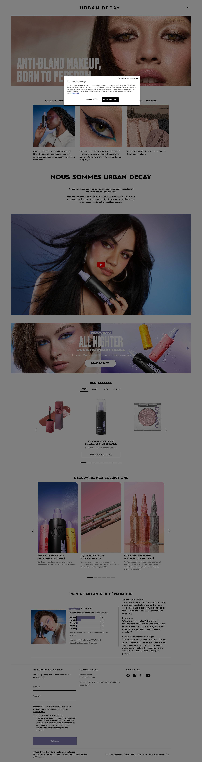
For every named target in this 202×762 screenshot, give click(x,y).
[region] (102, 91)
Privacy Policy (74, 93)
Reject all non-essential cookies (128, 78)
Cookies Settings (92, 99)
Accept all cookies (110, 99)
